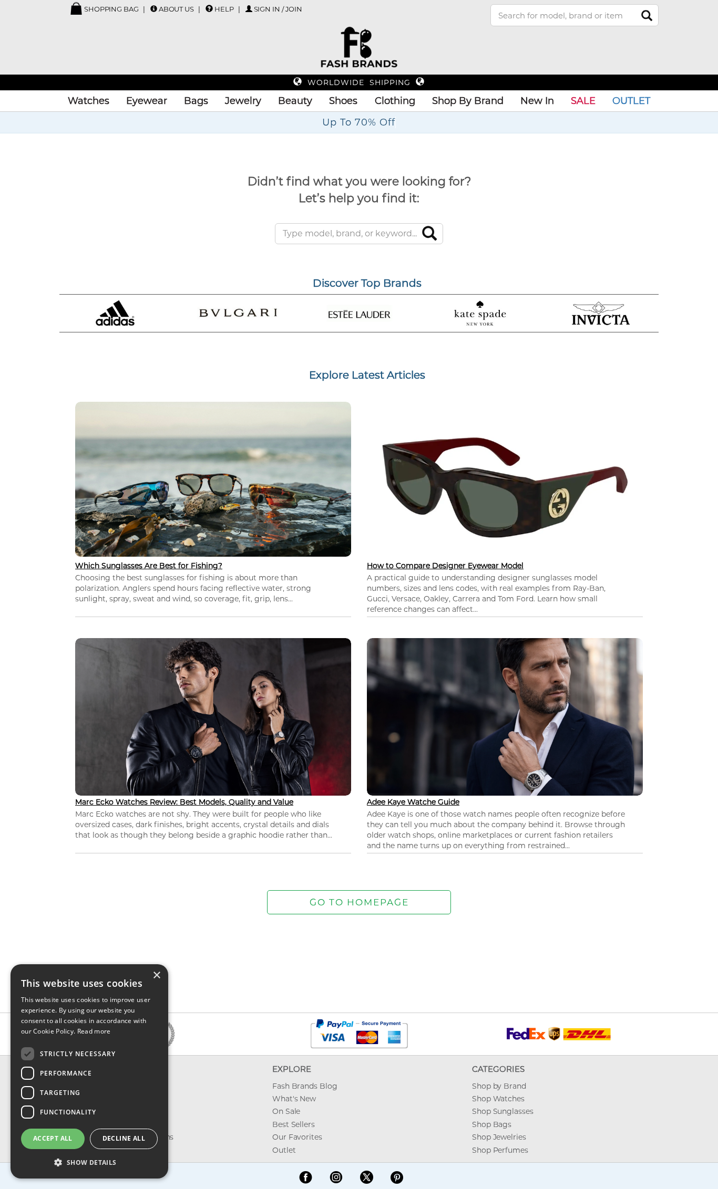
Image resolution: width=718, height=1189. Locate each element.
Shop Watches (498, 1098)
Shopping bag (111, 9)
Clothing (395, 101)
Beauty (295, 101)
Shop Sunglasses (503, 1111)
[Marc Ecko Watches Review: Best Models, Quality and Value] (213, 715)
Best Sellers (293, 1124)
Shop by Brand (499, 1086)
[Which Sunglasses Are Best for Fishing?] (213, 478)
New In (537, 101)
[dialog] (89, 1071)
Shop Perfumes (500, 1150)
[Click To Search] (646, 15)
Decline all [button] (123, 1138)
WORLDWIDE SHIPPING (359, 82)
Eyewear (146, 101)
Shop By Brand (468, 101)
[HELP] (209, 8)
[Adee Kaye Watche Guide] (505, 715)
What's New (294, 1098)
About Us (176, 9)
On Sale (286, 1111)
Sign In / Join (278, 9)
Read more (94, 1031)
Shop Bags (491, 1124)
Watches (88, 101)
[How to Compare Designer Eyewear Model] (505, 487)
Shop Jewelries (499, 1137)
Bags (196, 101)
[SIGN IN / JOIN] (248, 8)
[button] (89, 1162)
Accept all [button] (53, 1138)
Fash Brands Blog (304, 1086)
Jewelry (243, 101)
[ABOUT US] (153, 8)
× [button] (156, 975)
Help (224, 9)
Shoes (343, 101)
